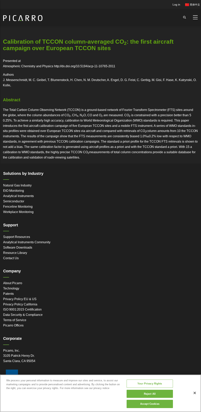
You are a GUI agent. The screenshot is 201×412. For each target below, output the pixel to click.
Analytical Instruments (18, 196)
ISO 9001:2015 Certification (22, 309)
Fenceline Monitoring (18, 206)
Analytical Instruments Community (26, 242)
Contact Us (11, 258)
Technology (11, 288)
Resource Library (15, 252)
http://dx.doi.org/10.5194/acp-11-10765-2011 (84, 66)
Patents (8, 293)
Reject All (150, 393)
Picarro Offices (13, 325)
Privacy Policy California (20, 304)
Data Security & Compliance (23, 314)
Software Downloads (17, 247)
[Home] (22, 16)
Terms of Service (14, 320)
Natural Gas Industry (17, 185)
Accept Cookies (149, 403)
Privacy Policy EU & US (20, 299)
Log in (176, 4)
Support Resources (16, 237)
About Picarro (12, 283)
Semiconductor (13, 201)
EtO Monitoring (13, 190)
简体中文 (194, 4)
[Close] (194, 393)
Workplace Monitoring (18, 212)
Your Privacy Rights (149, 383)
